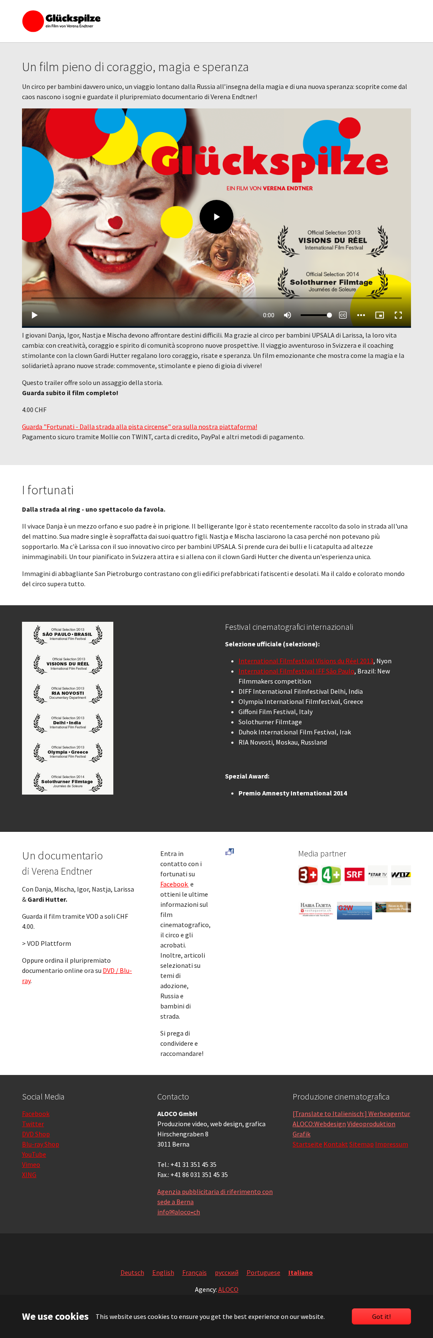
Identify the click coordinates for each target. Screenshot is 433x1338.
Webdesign (330, 1123)
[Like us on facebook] (229, 851)
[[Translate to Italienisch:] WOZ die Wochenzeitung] (401, 875)
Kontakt (335, 1144)
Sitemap (361, 1144)
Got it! (381, 1316)
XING (29, 1174)
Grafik (301, 1134)
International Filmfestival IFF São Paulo (296, 671)
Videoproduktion (371, 1123)
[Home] (61, 21)
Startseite (307, 1144)
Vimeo (31, 1164)
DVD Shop (36, 1134)
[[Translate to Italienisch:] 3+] (308, 875)
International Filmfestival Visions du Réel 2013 (305, 661)
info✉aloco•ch (178, 1212)
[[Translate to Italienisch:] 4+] (331, 875)
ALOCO (228, 1289)
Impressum (391, 1144)
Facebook (174, 884)
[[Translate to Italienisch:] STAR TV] (378, 875)
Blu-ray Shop (40, 1144)
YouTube (34, 1154)
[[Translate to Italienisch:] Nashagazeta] (316, 909)
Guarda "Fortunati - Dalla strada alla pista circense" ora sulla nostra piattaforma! (139, 426)
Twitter (33, 1123)
